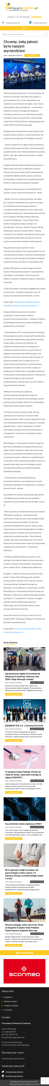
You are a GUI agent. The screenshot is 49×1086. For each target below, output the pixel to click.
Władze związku (10, 1001)
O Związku (8, 1010)
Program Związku (11, 1005)
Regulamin (8, 997)
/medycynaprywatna (12, 23)
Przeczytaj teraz (13, 694)
